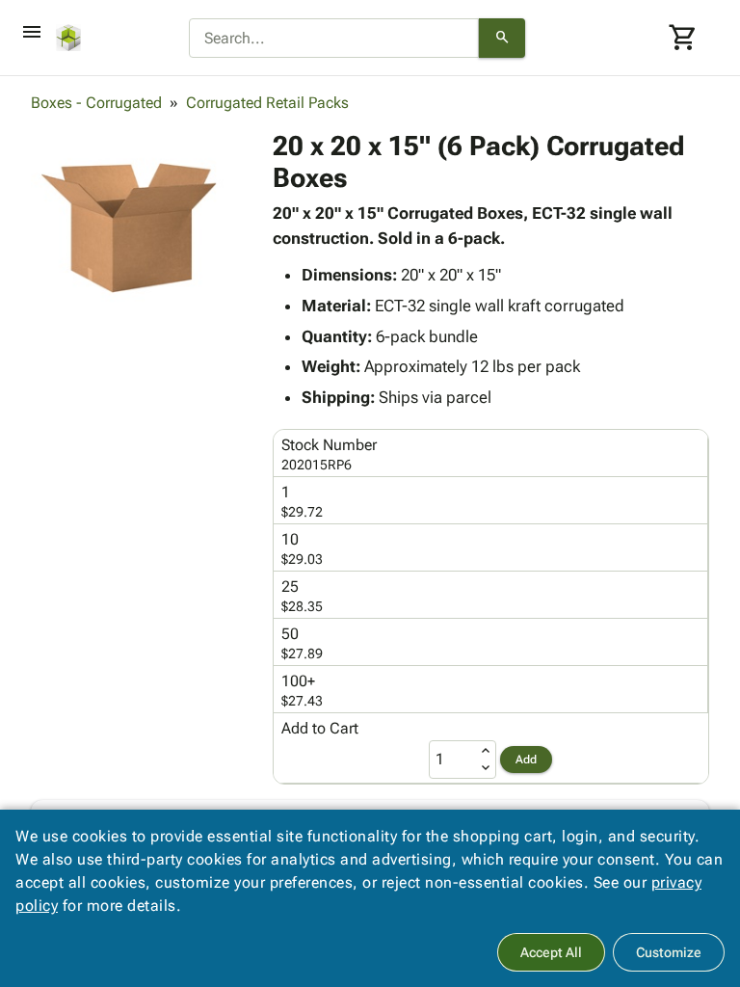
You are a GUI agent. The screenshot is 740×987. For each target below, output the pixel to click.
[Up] (485, 751)
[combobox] (334, 38)
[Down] (485, 768)
